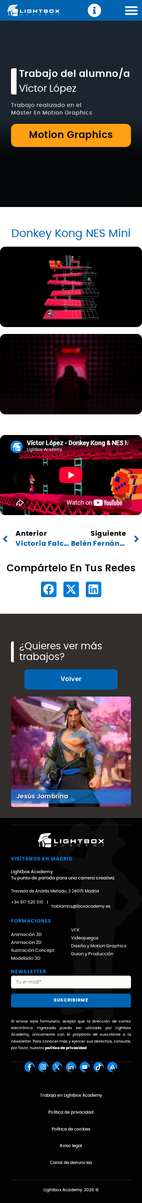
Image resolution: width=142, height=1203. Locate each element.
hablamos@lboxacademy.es (80, 906)
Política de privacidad (70, 1112)
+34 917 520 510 (27, 902)
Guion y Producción (92, 954)
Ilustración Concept (32, 950)
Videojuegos (85, 938)
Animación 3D (26, 935)
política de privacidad (66, 1048)
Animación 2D (26, 942)
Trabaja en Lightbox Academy (71, 1095)
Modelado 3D (25, 958)
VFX (75, 930)
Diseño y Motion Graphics (98, 946)
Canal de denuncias (71, 1163)
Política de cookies (71, 1129)
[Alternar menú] (131, 10)
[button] (49, 589)
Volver (71, 679)
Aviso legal (71, 1146)
